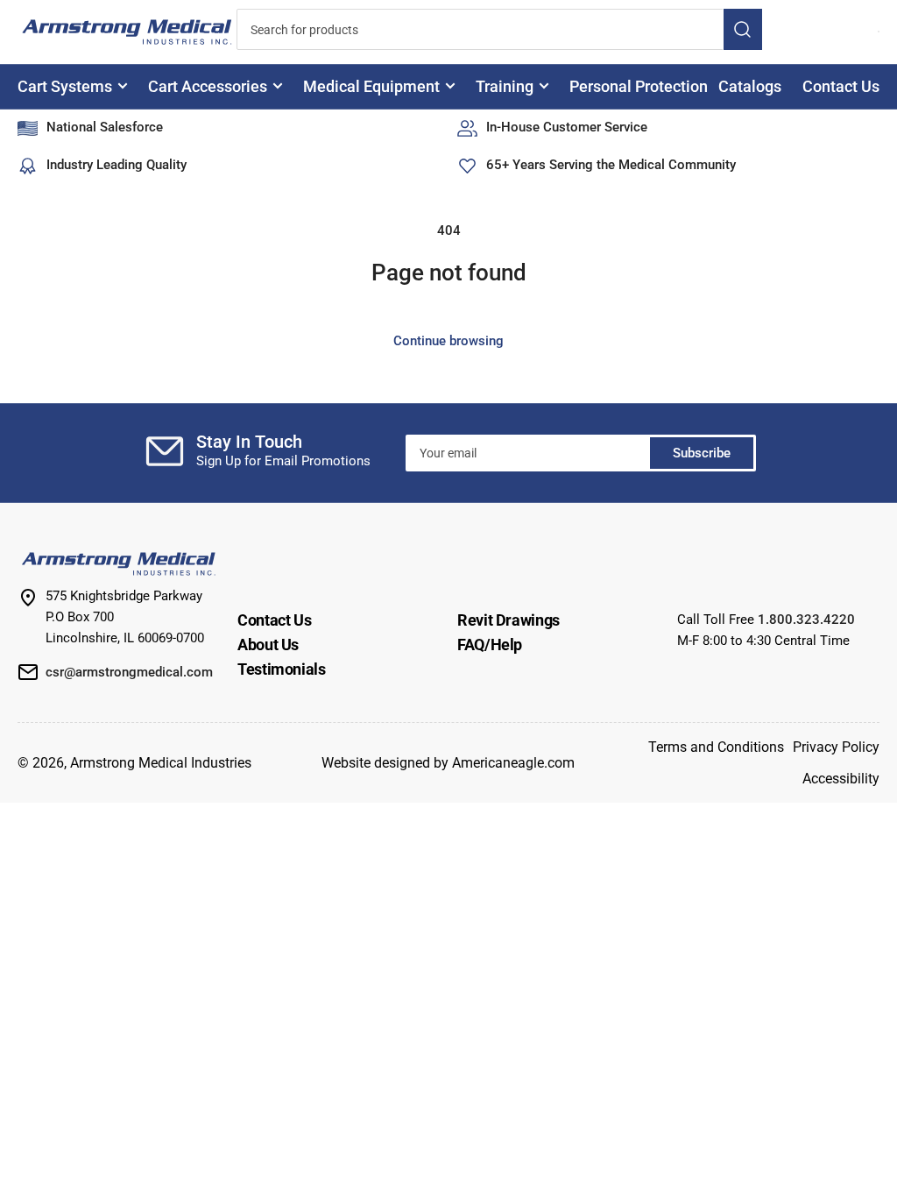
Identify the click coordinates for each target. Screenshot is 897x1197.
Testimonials (281, 669)
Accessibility (840, 778)
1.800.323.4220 (806, 619)
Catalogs (749, 86)
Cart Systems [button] (65, 86)
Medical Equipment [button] (371, 86)
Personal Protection (638, 86)
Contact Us (840, 86)
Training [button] (504, 86)
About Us (268, 644)
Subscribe (702, 453)
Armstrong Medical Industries (160, 762)
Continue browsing (448, 341)
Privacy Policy (836, 747)
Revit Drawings (508, 620)
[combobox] (499, 29)
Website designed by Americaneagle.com (448, 762)
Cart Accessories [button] (207, 86)
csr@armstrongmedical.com (129, 672)
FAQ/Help (489, 644)
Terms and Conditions (716, 747)
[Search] (743, 29)
